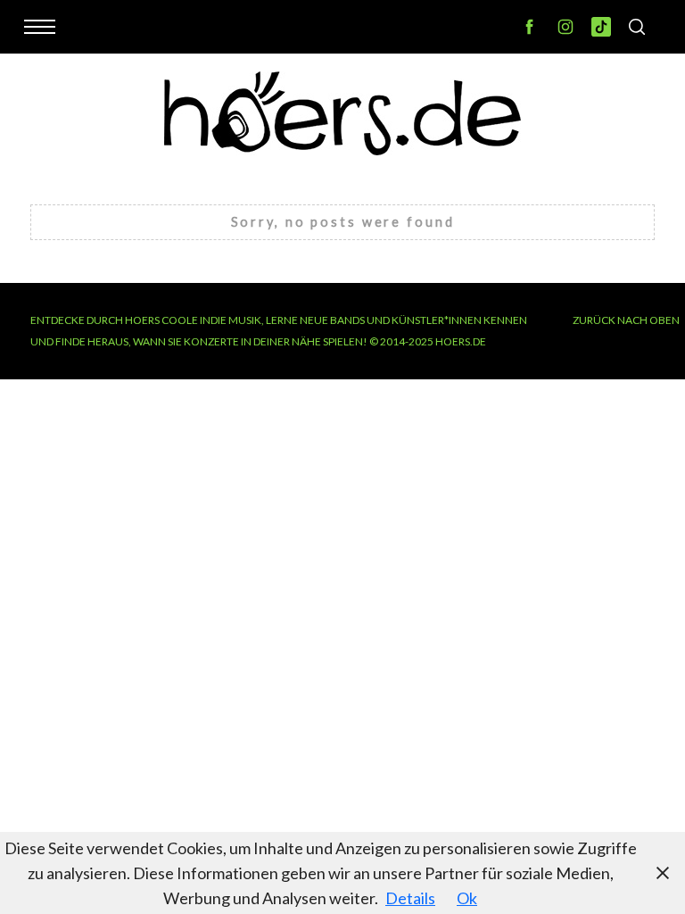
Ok (467, 898)
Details (410, 898)
